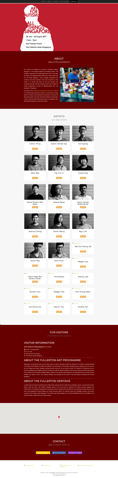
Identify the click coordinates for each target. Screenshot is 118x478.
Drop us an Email (43, 452)
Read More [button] (35, 148)
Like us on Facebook (60, 452)
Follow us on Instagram (76, 452)
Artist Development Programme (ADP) (47, 90)
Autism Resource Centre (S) (71, 472)
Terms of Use (55, 474)
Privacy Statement (62, 474)
